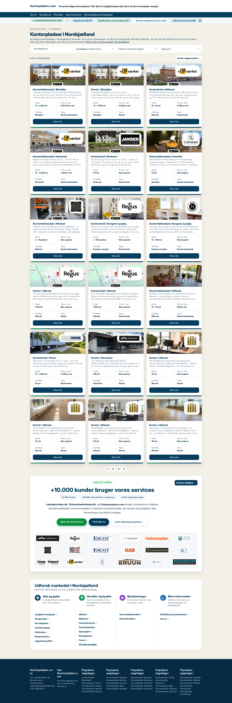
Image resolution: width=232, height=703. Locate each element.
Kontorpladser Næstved (141, 688)
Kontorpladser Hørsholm (141, 683)
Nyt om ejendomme (66, 683)
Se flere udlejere (186, 482)
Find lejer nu (99, 522)
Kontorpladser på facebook (98, 14)
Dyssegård (84, 631)
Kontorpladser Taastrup (166, 691)
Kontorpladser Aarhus (91, 683)
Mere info (58, 121)
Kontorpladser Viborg (165, 677)
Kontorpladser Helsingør (142, 686)
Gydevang (40, 632)
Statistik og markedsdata (173, 614)
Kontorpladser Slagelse (190, 677)
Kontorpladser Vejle (115, 686)
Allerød (82, 614)
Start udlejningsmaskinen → (129, 522)
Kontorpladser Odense (92, 686)
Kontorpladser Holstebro (166, 688)
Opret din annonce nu (71, 522)
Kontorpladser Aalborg (92, 688)
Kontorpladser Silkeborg (142, 680)
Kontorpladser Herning (141, 677)
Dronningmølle (87, 627)
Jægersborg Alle (43, 641)
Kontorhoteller (127, 618)
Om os (33, 14)
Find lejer (58, 14)
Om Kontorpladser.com (67, 681)
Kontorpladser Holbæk (190, 683)
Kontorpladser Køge (164, 686)
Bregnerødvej (42, 636)
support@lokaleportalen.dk (42, 686)
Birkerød (83, 618)
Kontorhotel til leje (38, 29)
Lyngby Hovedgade (45, 614)
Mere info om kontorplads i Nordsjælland (107, 42)
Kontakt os (45, 14)
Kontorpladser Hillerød (190, 680)
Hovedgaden (41, 623)
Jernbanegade (42, 627)
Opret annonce (73, 14)
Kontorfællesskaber (129, 614)
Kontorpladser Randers (116, 677)
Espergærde (85, 635)
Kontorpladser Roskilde (116, 688)
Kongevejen (41, 618)
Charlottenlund (87, 623)
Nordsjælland (55, 29)
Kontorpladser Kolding (116, 680)
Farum (82, 640)
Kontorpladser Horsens (116, 683)
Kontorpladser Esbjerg (92, 691)
